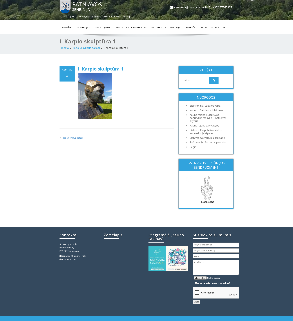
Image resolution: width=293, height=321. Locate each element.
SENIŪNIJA (82, 27)
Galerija (175, 27)
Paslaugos (158, 27)
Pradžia (66, 27)
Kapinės (190, 27)
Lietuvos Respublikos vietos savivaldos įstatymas (206, 132)
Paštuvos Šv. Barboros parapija (208, 142)
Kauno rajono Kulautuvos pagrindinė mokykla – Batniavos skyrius (208, 117)
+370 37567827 (222, 7)
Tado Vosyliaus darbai (86, 48)
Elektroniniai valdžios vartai (205, 105)
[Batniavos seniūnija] (102, 7)
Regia (193, 146)
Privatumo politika (213, 27)
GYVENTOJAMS (102, 27)
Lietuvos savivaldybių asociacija (207, 137)
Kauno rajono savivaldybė (204, 125)
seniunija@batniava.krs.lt (190, 7)
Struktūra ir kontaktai (131, 27)
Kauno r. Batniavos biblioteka (206, 110)
